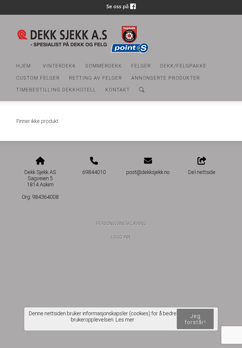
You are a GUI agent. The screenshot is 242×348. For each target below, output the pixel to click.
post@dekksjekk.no (148, 172)
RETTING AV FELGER (95, 78)
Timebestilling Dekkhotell (56, 90)
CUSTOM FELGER (38, 78)
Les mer (124, 319)
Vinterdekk (59, 66)
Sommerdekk (103, 66)
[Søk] (142, 89)
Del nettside (201, 172)
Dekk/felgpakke (183, 66)
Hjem (23, 66)
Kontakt (117, 90)
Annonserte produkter (165, 78)
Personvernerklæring (121, 223)
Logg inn (121, 237)
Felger (141, 66)
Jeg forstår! (195, 319)
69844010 (94, 172)
